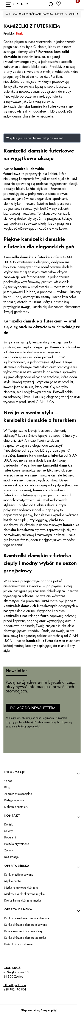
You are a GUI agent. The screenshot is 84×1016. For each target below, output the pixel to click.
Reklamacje (11, 857)
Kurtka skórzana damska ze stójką (25, 937)
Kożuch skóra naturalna (18, 944)
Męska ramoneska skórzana (21, 887)
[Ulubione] (58, 3)
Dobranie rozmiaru (16, 807)
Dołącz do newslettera (32, 707)
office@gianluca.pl (14, 985)
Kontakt (8, 824)
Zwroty (8, 850)
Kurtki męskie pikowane (18, 874)
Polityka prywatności (17, 844)
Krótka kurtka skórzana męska (22, 900)
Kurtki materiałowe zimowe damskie (26, 918)
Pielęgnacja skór (14, 800)
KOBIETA (73, 14)
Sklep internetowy (37, 1010)
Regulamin (48, 718)
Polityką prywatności (29, 727)
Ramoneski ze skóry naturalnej (23, 931)
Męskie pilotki (12, 881)
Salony (8, 831)
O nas (8, 781)
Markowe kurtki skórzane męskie (24, 894)
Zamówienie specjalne (18, 794)
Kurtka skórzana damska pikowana (25, 924)
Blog (7, 787)
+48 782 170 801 (14, 989)
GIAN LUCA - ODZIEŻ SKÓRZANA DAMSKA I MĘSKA (33, 14)
